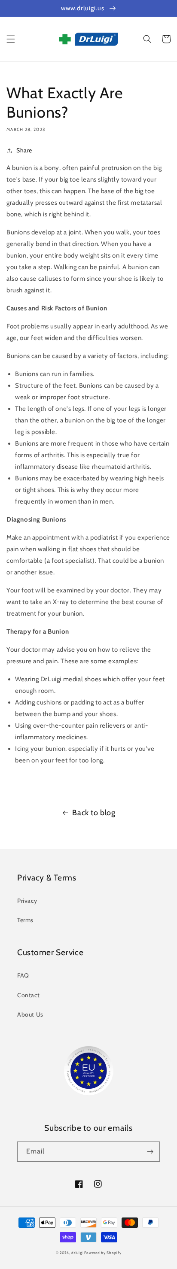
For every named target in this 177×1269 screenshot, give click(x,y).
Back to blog (93, 812)
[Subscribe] (149, 1151)
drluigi (77, 1253)
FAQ (23, 975)
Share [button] (24, 150)
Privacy (27, 901)
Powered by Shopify (103, 1253)
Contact (28, 995)
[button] (10, 39)
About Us (30, 1014)
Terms (25, 920)
